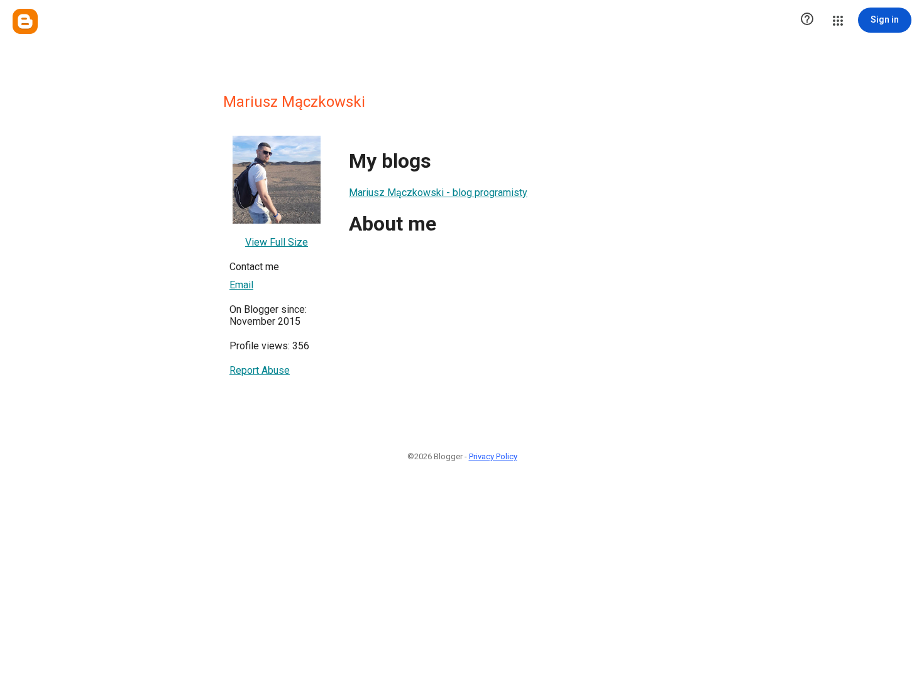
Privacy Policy (493, 456)
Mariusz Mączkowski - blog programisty (438, 193)
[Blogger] (25, 21)
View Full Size (276, 242)
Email (241, 285)
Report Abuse (259, 370)
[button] (807, 20)
